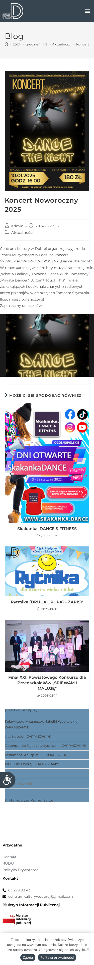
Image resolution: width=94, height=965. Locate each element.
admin (17, 226)
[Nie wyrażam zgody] (87, 949)
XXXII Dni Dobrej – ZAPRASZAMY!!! (32, 764)
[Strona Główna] (6, 44)
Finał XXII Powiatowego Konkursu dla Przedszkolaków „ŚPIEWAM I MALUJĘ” (47, 683)
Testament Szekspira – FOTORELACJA (35, 755)
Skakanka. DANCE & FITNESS (47, 528)
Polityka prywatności (57, 957)
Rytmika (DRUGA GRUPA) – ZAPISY (47, 602)
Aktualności (22, 232)
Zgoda (28, 957)
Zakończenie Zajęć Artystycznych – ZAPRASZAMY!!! (45, 746)
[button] (87, 11)
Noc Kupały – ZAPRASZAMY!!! (28, 736)
